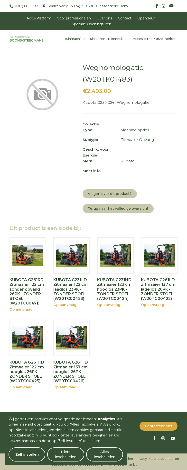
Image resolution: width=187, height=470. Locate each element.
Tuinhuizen (96, 39)
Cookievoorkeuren (164, 459)
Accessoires (142, 39)
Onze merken (165, 39)
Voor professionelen (74, 18)
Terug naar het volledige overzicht (118, 208)
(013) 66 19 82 (26, 6)
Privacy (141, 459)
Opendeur (146, 18)
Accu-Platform (39, 18)
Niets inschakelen (65, 454)
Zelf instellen (27, 454)
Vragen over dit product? (109, 193)
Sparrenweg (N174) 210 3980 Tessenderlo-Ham (87, 6)
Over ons (104, 18)
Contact (124, 18)
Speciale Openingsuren (91, 24)
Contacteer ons (158, 426)
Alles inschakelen (104, 454)
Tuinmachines (75, 39)
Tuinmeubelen (119, 39)
